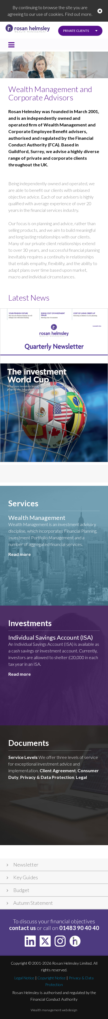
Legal (81, 777)
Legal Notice (24, 977)
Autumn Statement (33, 903)
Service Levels (23, 757)
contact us (22, 927)
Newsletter (25, 865)
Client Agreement (58, 770)
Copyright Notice (51, 977)
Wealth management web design (54, 1010)
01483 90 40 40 (79, 927)
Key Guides (25, 877)
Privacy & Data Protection (47, 777)
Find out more (78, 14)
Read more (19, 554)
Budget (21, 890)
